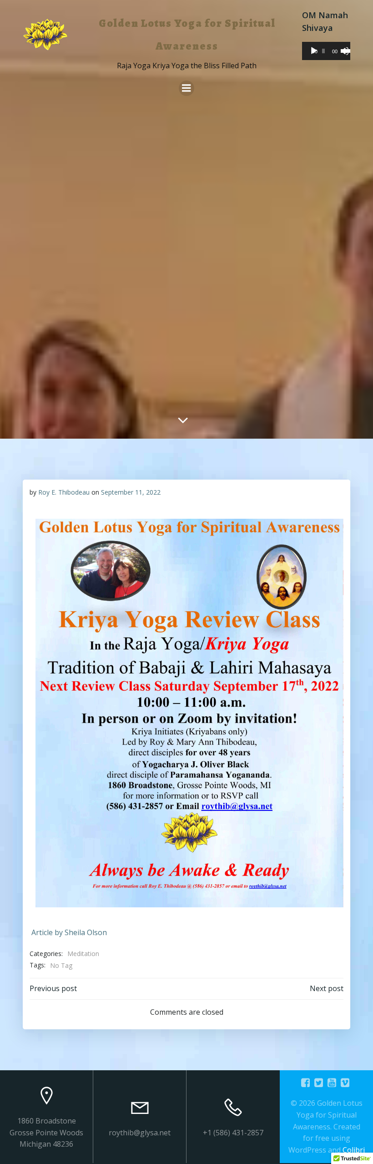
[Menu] (186, 88)
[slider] (343, 50)
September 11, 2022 (131, 492)
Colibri (354, 1150)
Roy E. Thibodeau (64, 492)
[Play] (313, 51)
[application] (326, 51)
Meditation (83, 953)
